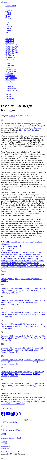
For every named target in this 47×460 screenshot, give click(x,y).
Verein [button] (7, 63)
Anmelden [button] (9, 408)
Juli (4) (11, 338)
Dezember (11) (6, 393)
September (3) (39, 383)
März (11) (36, 314)
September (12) (37, 348)
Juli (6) (11, 279)
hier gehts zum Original (27, 130)
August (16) (5, 291)
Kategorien (5, 395)
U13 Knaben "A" (11, 49)
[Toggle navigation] (8, 2)
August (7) (5, 279)
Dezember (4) (6, 348)
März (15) (36, 374)
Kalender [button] (8, 94)
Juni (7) (18, 291)
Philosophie (9, 65)
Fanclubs (8, 82)
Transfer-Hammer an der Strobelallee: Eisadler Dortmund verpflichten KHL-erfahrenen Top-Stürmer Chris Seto (21, 253)
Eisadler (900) (6, 397)
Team (7, 8)
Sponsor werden (11, 90)
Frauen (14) (20, 404)
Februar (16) (37, 279)
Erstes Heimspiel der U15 (10, 246)
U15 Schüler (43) (17, 402)
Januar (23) (14, 304)
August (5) (5, 374)
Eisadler (12, 116)
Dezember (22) (6, 288)
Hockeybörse (10, 80)
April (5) (29, 338)
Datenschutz (5, 446)
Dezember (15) (6, 383)
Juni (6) (17, 338)
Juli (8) (11, 314)
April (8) (30, 291)
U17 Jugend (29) (30, 402)
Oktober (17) (28, 336)
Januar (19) (8, 316)
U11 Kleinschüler (11, 45)
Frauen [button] (7, 22)
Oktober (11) (28, 312)
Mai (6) (23, 314)
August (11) (5, 302)
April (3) (29, 362)
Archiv (3, 271)
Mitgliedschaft (10, 72)
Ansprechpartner (11, 69)
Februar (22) (5, 293)
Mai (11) (24, 350)
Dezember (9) (6, 324)
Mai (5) (23, 326)
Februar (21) (5, 304)
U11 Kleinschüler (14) (30, 399)
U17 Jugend (9, 55)
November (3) (16, 348)
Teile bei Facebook (8, 248)
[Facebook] (3, 415)
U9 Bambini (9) (16, 399)
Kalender (8, 96)
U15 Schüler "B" (11, 51)
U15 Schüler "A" (11, 53)
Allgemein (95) (17, 397)
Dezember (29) (6, 312)
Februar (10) (5, 376)
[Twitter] (13, 415)
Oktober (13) (28, 360)
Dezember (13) (6, 336)
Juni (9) (17, 314)
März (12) (36, 362)
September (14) (38, 372)
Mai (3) (23, 362)
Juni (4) (17, 326)
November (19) (17, 312)
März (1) (36, 338)
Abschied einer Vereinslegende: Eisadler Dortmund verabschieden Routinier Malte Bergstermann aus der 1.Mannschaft (22, 263)
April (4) (29, 326)
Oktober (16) (26, 348)
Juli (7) (12, 291)
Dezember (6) (6, 372)
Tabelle (8, 12)
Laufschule (9, 74)
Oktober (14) (27, 324)
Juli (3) (11, 374)
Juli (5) (12, 302)
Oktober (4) (28, 393)
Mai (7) (24, 291)
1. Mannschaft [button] (10, 6)
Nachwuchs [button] (9, 39)
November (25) (17, 300)
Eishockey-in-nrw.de (36, 128)
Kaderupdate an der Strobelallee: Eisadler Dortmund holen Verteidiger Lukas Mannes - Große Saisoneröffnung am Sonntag (22, 259)
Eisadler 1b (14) (10, 404)
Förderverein (10, 76)
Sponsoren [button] (9, 86)
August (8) (5, 314)
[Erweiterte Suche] (10, 422)
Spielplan (8, 10)
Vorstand (8, 67)
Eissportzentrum (11, 78)
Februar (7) (32, 386)
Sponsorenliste (10, 88)
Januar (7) (40, 386)
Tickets (8, 18)
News (7, 16)
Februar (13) (5, 364)
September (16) (39, 288)
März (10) (37, 350)
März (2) (36, 326)
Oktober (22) (28, 300)
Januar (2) (7, 340)
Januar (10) (8, 328)
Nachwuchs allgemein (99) (33, 397)
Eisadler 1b (9, 59)
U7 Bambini (9, 41)
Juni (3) (17, 362)
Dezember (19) (6, 300)
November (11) (17, 393)
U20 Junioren (10, 57)
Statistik (8, 14)
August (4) (5, 326)
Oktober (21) (28, 288)
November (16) (17, 336)
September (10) (39, 336)
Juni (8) (18, 302)
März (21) (37, 291)
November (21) (17, 288)
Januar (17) (5, 281)
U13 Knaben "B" (11, 47)
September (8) (38, 324)
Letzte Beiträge (6, 250)
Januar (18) (14, 293)
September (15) (39, 300)
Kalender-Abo (10, 98)
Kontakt (4, 444)
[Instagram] (18, 415)
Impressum (5, 448)
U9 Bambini (9, 43)
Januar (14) (14, 352)
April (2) (30, 350)
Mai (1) (23, 279)
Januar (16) (14, 364)
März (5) (29, 279)
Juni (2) (17, 279)
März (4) (24, 386)
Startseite (4, 442)
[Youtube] (8, 415)
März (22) (37, 302)
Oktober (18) (28, 383)
